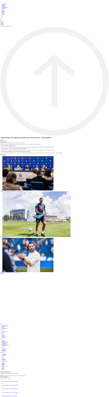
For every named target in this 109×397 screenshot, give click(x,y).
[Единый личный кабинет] (1, 21)
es (2, 17)
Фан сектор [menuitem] (3, 345)
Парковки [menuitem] (3, 327)
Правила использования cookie (4, 371)
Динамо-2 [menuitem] (3, 336)
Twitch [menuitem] (3, 367)
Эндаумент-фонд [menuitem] (4, 343)
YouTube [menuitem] (3, 362)
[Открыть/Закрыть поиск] (2, 22)
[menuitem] (55, 4)
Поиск (3, 26)
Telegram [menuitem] (3, 364)
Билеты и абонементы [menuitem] (5, 325)
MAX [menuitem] (3, 369)
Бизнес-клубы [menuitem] (4, 326)
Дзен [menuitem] (2, 366)
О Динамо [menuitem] (3, 340)
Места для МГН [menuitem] (4, 350)
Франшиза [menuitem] (3, 342)
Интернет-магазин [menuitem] (4, 331)
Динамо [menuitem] (3, 335)
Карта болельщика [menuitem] (4, 328)
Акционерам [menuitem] (4, 344)
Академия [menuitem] (3, 337)
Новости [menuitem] (3, 358)
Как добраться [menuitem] (4, 348)
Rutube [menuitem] (3, 368)
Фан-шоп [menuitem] (3, 332)
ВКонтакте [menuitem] (3, 363)
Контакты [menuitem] (3, 341)
